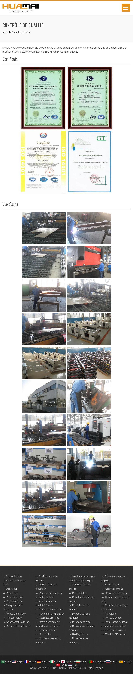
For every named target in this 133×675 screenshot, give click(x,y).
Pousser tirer (112, 584)
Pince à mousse (14, 601)
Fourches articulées (50, 617)
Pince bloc (11, 593)
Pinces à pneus (113, 617)
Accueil (6, 32)
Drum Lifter (45, 634)
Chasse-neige (14, 617)
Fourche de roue (48, 630)
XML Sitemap (96, 668)
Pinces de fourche (16, 613)
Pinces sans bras (81, 622)
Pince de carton (14, 597)
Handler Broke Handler (51, 613)
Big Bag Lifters (80, 634)
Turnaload (110, 613)
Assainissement (114, 588)
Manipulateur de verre (51, 609)
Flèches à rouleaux (115, 630)
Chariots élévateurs (115, 634)
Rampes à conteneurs (18, 626)
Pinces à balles (14, 576)
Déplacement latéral (116, 593)
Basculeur (11, 588)
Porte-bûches (79, 593)
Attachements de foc (17, 622)
